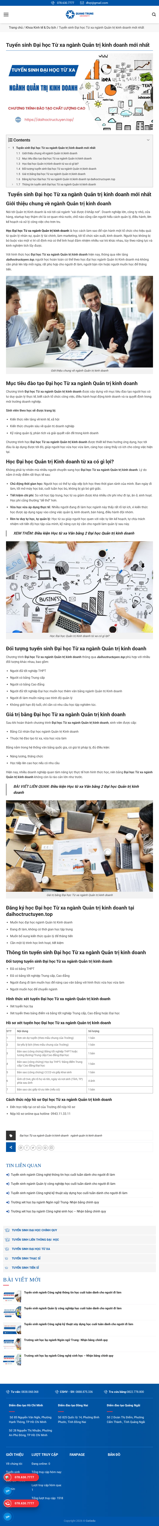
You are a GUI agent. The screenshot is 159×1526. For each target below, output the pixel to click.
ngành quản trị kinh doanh (86, 1135)
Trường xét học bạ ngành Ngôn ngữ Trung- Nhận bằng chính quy (55, 1202)
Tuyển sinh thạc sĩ (26, 1258)
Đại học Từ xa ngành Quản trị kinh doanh (92, 383)
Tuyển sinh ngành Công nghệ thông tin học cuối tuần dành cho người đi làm (63, 1174)
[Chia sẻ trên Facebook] (27, 1148)
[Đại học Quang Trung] (79, 14)
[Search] (154, 14)
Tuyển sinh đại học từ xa (31, 1249)
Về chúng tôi (14, 1463)
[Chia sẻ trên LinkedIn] (51, 1148)
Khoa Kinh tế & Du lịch (41, 27)
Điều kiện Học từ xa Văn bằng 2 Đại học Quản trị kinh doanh (84, 533)
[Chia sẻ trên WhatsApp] (21, 1148)
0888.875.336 (84, 1392)
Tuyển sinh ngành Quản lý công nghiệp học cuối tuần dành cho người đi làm (63, 1184)
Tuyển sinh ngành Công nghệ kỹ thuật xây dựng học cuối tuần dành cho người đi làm (69, 1193)
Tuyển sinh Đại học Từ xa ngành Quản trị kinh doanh (68, 194)
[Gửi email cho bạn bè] (39, 1148)
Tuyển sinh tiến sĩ (25, 1267)
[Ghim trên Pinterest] (45, 1148)
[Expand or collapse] (148, 140)
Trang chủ (16, 27)
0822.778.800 (135, 1392)
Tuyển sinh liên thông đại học (35, 1239)
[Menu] (6, 14)
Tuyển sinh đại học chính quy (34, 1230)
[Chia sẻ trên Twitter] (33, 1148)
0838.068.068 (29, 1392)
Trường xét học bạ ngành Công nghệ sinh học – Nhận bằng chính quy (58, 1211)
